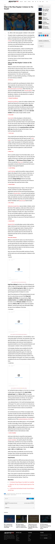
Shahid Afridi (11, 224)
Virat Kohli (10, 118)
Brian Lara (20, 162)
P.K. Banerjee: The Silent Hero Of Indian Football (46, 27)
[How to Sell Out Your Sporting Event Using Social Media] (40, 9)
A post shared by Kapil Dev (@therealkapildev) (18, 282)
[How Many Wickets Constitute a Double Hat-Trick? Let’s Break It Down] (40, 13)
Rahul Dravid (22, 200)
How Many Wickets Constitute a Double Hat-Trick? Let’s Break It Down (45, 14)
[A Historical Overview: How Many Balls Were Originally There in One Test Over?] (40, 18)
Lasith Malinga (11, 171)
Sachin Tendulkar (12, 440)
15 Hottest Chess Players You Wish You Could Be (21, 482)
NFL (37, 1)
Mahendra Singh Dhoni (13, 206)
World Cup (21, 1)
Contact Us (17, 537)
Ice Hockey (29, 539)
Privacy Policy (18, 540)
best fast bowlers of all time (15, 88)
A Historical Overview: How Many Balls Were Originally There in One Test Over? (46, 19)
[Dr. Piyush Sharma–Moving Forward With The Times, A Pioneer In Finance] (40, 22)
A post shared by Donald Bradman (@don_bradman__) (18, 334)
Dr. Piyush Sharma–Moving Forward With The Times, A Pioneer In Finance (46, 23)
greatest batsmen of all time (26, 419)
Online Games (44, 21)
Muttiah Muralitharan (13, 101)
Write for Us (17, 538)
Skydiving (29, 540)
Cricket (25, 1)
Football (29, 1)
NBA (35, 1)
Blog (43, 1)
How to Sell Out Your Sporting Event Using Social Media (46, 10)
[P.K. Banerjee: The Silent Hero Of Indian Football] (40, 26)
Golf (28, 537)
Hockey (29, 538)
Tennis (33, 1)
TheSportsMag (5, 11)
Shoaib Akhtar (28, 90)
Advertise (17, 539)
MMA (40, 1)
